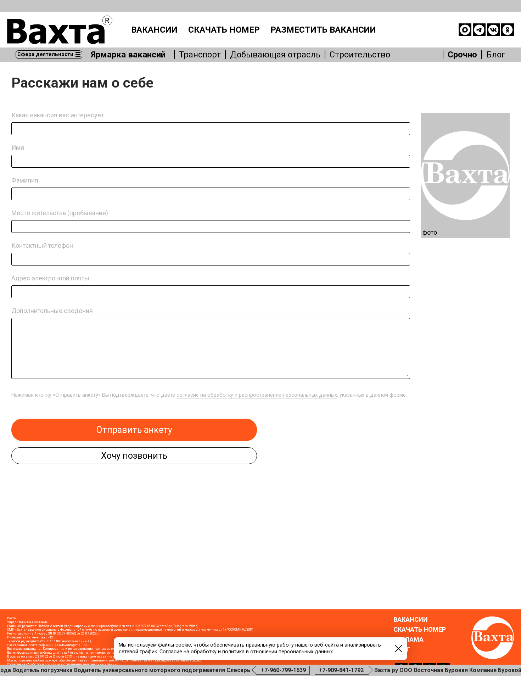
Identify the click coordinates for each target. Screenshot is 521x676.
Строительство (360, 54)
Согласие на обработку (188, 652)
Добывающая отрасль (275, 54)
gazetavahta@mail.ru (71, 645)
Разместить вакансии (323, 30)
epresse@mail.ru (112, 626)
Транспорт (200, 54)
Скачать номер (224, 30)
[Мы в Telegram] (479, 29)
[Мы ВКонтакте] (493, 29)
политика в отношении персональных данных (277, 652)
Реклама (408, 639)
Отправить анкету (134, 430)
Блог (495, 54)
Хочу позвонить (134, 456)
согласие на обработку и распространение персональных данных (257, 395)
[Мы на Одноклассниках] (507, 29)
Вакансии (154, 30)
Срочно (462, 54)
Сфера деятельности (45, 54)
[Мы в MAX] (465, 29)
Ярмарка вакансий (128, 54)
